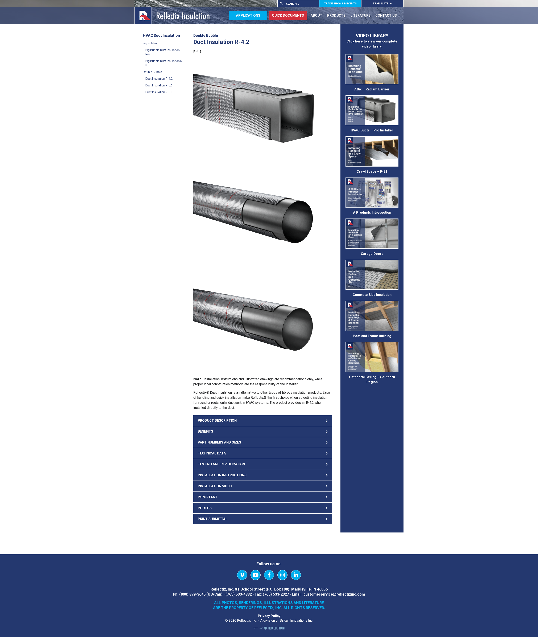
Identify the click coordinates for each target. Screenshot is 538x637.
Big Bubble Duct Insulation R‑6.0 (162, 52)
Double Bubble (152, 72)
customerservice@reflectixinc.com (334, 594)
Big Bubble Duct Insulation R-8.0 (164, 63)
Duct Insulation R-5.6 (159, 85)
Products (336, 15)
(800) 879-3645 (192, 594)
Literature (360, 15)
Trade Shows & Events (340, 3)
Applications (248, 15)
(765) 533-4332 (238, 594)
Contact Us (386, 15)
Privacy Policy (269, 616)
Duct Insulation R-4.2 (159, 78)
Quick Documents (288, 15)
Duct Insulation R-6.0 (159, 92)
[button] (263, 421)
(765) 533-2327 (276, 594)
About (316, 15)
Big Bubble (150, 43)
